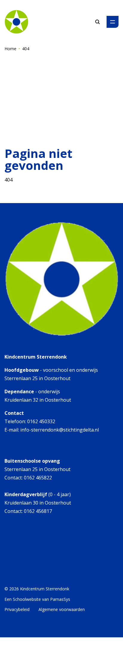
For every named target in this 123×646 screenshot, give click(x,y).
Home (10, 48)
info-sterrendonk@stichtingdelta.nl (59, 429)
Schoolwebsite (27, 599)
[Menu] (113, 22)
